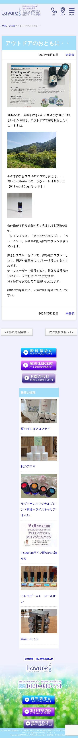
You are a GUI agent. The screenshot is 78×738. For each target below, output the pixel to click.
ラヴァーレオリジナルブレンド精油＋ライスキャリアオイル (38, 509)
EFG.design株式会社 (61, 735)
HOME (4, 26)
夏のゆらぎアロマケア (35, 428)
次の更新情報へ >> (61, 332)
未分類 (12, 26)
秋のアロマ (28, 466)
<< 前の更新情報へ (17, 332)
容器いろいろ (29, 639)
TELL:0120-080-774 (53, 11)
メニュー (71, 11)
